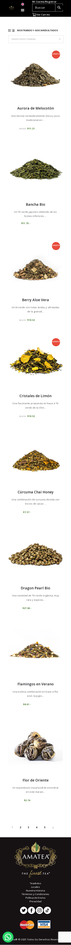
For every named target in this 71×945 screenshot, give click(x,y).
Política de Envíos (35, 897)
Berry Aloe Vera (35, 300)
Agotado (40, 223)
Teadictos (35, 883)
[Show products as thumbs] (9, 30)
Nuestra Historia (35, 890)
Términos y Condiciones (35, 894)
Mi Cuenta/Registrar (44, 1)
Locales (35, 887)
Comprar (43, 128)
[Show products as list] (13, 30)
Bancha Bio (35, 204)
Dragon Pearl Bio (35, 588)
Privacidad (35, 901)
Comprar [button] (38, 800)
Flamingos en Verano (35, 684)
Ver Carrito (43, 14)
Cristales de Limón (35, 396)
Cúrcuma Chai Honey (36, 492)
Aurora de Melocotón (35, 108)
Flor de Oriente (36, 780)
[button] (8, 937)
